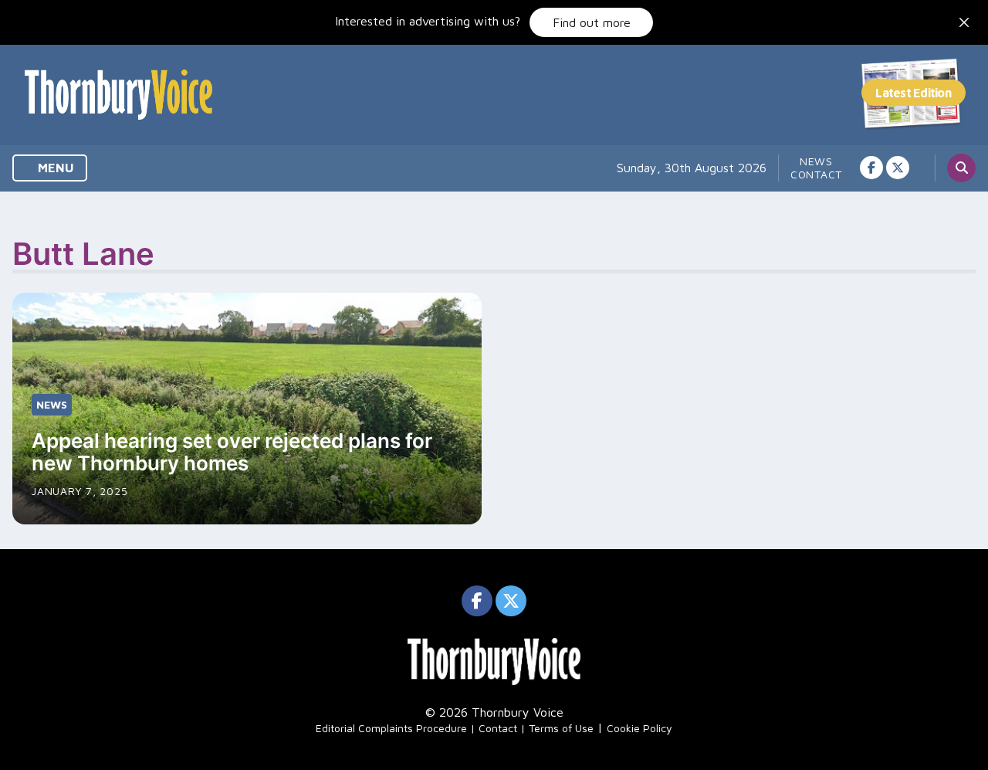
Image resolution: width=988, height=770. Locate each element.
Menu (54, 168)
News (816, 161)
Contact (816, 174)
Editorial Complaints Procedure (391, 727)
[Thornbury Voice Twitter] (897, 167)
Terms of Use (561, 727)
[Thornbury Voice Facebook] (871, 167)
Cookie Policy (639, 727)
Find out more (592, 22)
